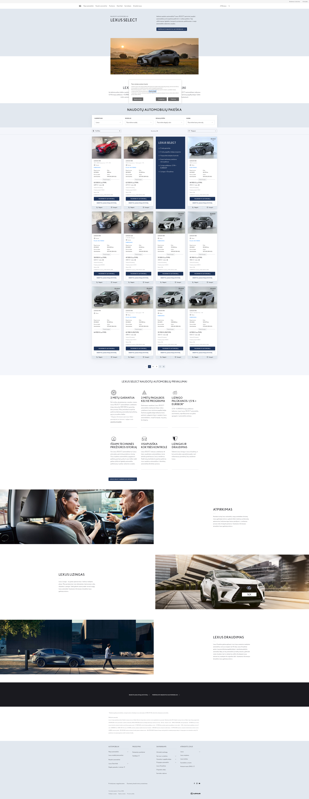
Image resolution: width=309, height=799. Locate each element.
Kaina (188, 118)
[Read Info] (103, 185)
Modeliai (128, 118)
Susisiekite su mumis (186, 762)
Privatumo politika (130, 793)
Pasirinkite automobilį (107, 198)
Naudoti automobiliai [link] (101, 6)
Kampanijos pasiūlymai (138, 752)
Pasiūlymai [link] (112, 6)
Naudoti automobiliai (114, 759)
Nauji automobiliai (114, 751)
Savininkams (127, 6)
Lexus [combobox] (97, 122)
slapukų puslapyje (152, 91)
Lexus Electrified (113, 763)
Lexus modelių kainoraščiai (116, 755)
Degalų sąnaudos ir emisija (117, 767)
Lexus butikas (184, 759)
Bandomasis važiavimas (294, 1)
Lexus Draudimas (161, 766)
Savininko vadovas (161, 773)
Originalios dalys (161, 769)
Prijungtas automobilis (163, 762)
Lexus (182, 751)
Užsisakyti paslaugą (161, 752)
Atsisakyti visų (161, 99)
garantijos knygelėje (115, 422)
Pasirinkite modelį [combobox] (132, 122)
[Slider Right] (120, 147)
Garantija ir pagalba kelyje (164, 759)
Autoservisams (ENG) (187, 766)
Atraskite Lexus (137, 6)
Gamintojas (98, 118)
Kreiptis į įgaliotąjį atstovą (106, 203)
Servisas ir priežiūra (162, 756)
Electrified (120, 6)
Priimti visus (173, 99)
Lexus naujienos (184, 755)
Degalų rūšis (160, 118)
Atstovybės (305, 1)
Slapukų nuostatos (122, 793)
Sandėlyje (136, 756)
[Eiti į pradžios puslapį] (80, 6)
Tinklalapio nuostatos (113, 793)
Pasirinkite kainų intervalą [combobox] (195, 122)
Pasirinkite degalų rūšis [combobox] (164, 122)
